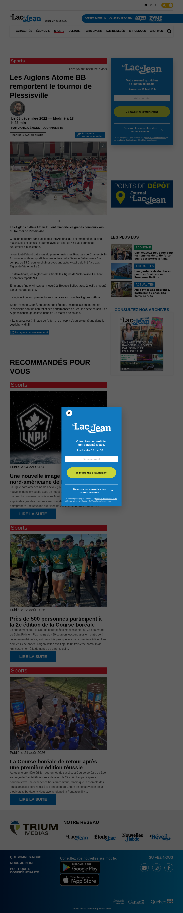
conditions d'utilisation (79, 501)
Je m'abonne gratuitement (91, 472)
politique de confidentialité (106, 499)
